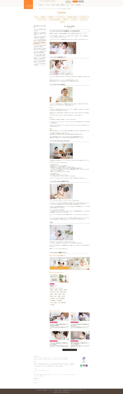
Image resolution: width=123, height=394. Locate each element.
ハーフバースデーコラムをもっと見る (69, 350)
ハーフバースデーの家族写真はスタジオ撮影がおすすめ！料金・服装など (40, 52)
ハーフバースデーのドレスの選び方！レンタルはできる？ (40, 43)
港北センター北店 (46, 364)
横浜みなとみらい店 (65, 363)
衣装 (52, 4)
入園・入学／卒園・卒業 (70, 374)
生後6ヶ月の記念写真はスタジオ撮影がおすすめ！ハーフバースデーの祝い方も (40, 49)
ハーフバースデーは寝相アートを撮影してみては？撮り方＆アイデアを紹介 (40, 55)
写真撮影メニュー (37, 356)
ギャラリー (68, 4)
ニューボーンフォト (54, 374)
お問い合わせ (60, 390)
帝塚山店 (57, 366)
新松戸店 (51, 364)
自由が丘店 (35, 363)
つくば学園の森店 (36, 366)
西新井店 (59, 363)
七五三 (35, 374)
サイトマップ (84, 390)
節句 (65, 374)
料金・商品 (57, 4)
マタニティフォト (51, 359)
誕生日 (38, 374)
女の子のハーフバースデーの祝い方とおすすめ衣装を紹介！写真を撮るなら (40, 37)
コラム (49, 8)
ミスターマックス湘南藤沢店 (38, 364)
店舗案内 (62, 4)
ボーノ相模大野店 (71, 363)
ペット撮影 (65, 359)
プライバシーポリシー (50, 390)
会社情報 (44, 390)
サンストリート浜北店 (43, 366)
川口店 (64, 364)
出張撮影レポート (37, 378)
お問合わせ (81, 1)
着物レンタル (36, 382)
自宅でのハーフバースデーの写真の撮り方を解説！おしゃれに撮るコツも (40, 58)
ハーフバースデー (53, 8)
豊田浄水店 (49, 366)
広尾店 (43, 363)
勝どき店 (46, 363)
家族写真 (56, 359)
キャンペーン (48, 4)
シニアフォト (60, 359)
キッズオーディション (37, 370)
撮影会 (43, 370)
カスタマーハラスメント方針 (76, 390)
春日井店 (53, 366)
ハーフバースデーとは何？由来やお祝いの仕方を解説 (40, 64)
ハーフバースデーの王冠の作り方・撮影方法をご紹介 (40, 30)
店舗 (34, 361)
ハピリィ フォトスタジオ (43, 8)
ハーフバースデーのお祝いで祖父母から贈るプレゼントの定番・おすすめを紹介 (40, 40)
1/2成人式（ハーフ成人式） (38, 359)
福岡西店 (61, 366)
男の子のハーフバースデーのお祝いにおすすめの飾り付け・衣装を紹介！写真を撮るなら (40, 33)
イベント (35, 368)
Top (36, 390)
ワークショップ (47, 370)
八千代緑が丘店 (56, 364)
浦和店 (67, 364)
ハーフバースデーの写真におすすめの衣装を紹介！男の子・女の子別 (40, 46)
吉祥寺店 (39, 363)
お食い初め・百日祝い (47, 374)
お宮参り (41, 374)
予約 (75, 1)
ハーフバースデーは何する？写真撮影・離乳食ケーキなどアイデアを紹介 (40, 61)
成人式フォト (45, 359)
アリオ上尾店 (71, 364)
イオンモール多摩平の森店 (53, 363)
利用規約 (55, 390)
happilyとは (40, 390)
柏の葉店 (60, 364)
